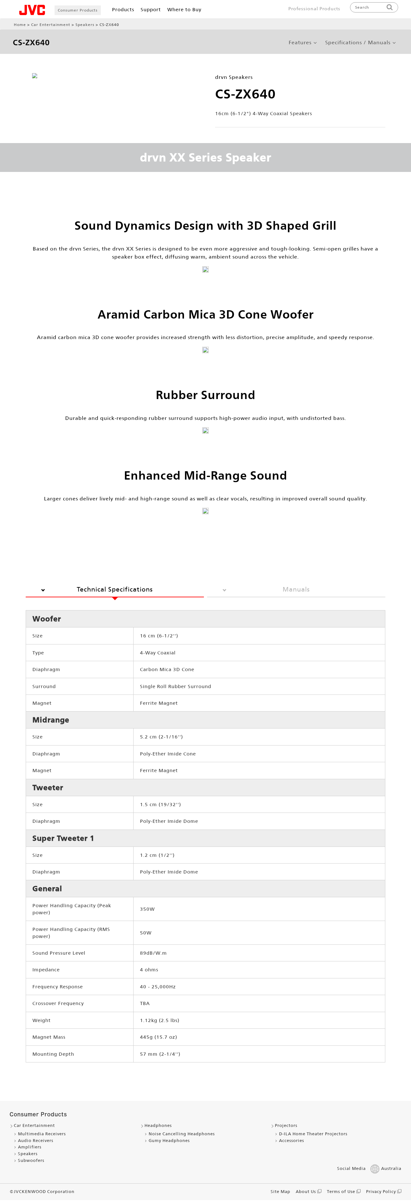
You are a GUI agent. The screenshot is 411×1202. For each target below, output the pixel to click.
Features (300, 42)
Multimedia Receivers (42, 1133)
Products (123, 9)
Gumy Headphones (169, 1140)
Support (151, 9)
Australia (391, 1168)
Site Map (280, 1191)
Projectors (286, 1125)
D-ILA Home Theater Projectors (313, 1133)
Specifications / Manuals (357, 42)
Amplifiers (29, 1147)
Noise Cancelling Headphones (182, 1133)
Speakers (84, 24)
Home (20, 24)
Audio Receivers (35, 1140)
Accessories (291, 1140)
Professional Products (314, 8)
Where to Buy (184, 9)
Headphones (158, 1125)
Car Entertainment (50, 24)
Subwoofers (31, 1160)
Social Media (351, 1168)
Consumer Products (78, 10)
